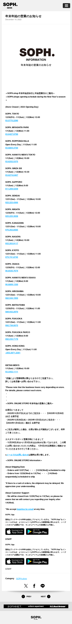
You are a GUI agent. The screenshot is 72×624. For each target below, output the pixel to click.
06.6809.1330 (11, 284)
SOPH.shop (21, 578)
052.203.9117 (11, 243)
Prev (28, 596)
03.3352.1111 (11, 371)
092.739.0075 (11, 325)
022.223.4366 (11, 202)
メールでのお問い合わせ (18, 454)
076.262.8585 (11, 229)
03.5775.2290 (11, 120)
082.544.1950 (11, 298)
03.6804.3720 (11, 147)
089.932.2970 (11, 311)
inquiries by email (25, 509)
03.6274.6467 (11, 175)
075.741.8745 (11, 257)
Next (43, 596)
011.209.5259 (11, 188)
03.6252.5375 (11, 161)
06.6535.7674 (11, 270)
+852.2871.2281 (12, 352)
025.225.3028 (11, 216)
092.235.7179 (11, 338)
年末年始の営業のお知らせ (23, 16)
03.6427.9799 (11, 134)
